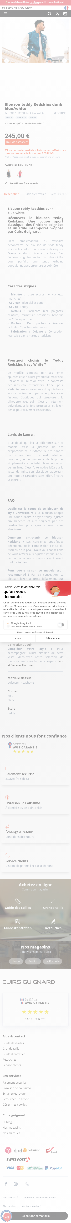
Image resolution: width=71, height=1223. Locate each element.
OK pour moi (53, 638)
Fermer (18, 638)
